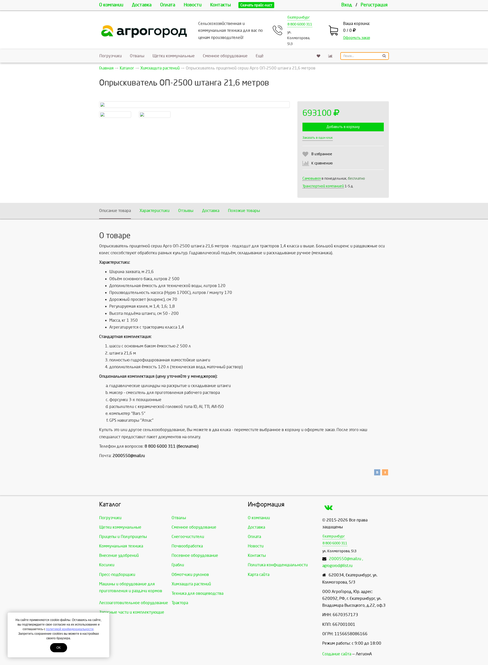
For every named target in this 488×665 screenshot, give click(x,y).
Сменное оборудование (225, 56)
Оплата (167, 5)
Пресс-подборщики (117, 574)
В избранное (321, 154)
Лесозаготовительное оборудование (133, 603)
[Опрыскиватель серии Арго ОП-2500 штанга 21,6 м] (155, 114)
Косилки (106, 565)
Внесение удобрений (119, 555)
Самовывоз (311, 178)
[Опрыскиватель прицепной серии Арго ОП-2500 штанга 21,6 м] (115, 114)
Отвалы (137, 56)
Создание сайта (336, 654)
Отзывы (185, 210)
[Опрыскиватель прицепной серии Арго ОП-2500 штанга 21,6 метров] (194, 104)
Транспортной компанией (323, 186)
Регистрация (374, 5)
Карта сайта (258, 574)
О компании (111, 5)
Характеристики (155, 210)
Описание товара (115, 210)
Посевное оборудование (195, 555)
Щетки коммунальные (173, 56)
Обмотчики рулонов (190, 574)
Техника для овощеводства (197, 593)
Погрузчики (110, 56)
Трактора (180, 603)
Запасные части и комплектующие (131, 612)
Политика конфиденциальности (278, 565)
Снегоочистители (188, 536)
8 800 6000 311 (299, 24)
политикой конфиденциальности (70, 629)
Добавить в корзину (343, 127)
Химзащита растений (191, 584)
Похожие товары (244, 210)
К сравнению (322, 163)
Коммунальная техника (121, 546)
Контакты (220, 5)
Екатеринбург (298, 17)
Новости (193, 5)
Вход (346, 5)
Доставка (141, 5)
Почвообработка (187, 546)
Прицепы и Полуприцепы (123, 536)
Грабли (178, 565)
